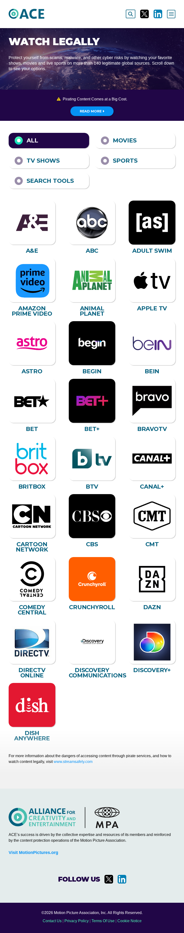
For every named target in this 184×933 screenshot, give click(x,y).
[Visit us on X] (144, 14)
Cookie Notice (129, 921)
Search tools (50, 180)
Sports (125, 160)
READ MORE (91, 111)
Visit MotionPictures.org (33, 852)
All (32, 140)
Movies (125, 140)
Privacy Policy (76, 921)
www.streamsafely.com (73, 762)
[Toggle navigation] (171, 14)
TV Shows (43, 160)
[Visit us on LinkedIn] (158, 14)
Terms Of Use (103, 921)
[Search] (130, 14)
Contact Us (52, 921)
